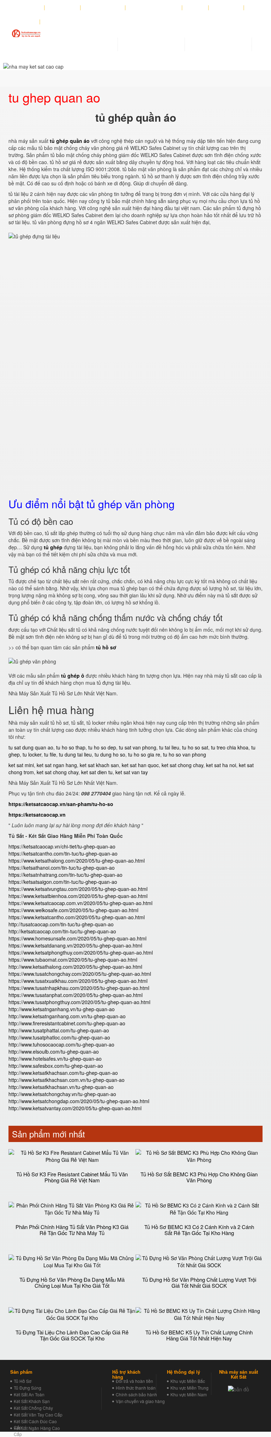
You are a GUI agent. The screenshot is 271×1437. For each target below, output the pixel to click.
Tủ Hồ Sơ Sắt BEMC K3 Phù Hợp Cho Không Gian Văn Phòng (199, 1177)
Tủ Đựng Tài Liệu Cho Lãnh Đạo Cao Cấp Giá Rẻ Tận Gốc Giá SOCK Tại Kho (72, 1335)
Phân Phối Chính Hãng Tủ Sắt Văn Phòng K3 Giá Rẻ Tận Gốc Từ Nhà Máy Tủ (72, 1229)
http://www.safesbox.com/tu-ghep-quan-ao (55, 1065)
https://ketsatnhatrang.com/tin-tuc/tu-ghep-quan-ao (65, 874)
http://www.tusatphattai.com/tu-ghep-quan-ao (58, 1030)
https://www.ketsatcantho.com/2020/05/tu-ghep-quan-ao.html (76, 917)
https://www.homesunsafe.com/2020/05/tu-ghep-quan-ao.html (77, 938)
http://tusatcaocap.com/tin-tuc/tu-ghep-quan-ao (61, 924)
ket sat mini (21, 765)
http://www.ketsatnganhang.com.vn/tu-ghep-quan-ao (67, 1016)
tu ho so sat (195, 747)
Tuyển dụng (226, 7)
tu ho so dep (102, 747)
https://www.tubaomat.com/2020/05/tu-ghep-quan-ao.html (72, 959)
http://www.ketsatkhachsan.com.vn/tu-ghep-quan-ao (66, 1079)
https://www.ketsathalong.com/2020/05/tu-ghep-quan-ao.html (76, 860)
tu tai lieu (169, 747)
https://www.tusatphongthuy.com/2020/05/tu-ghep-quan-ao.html (79, 1002)
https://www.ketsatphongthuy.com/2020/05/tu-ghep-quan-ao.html (80, 952)
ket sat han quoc (140, 765)
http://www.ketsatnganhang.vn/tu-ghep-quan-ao (61, 1009)
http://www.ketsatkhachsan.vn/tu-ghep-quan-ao (61, 1086)
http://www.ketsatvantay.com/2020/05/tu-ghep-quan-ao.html (74, 1108)
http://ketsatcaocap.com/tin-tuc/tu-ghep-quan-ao (62, 931)
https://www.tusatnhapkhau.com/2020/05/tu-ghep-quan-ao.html (78, 987)
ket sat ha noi (221, 765)
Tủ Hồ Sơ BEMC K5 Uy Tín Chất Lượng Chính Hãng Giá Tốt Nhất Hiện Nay (199, 1335)
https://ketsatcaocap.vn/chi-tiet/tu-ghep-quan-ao (61, 846)
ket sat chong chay (182, 765)
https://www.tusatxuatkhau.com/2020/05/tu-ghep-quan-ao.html (77, 980)
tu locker (32, 754)
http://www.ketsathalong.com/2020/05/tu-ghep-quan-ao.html (75, 966)
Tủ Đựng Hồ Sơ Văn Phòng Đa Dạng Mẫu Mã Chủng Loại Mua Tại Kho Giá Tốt (72, 1282)
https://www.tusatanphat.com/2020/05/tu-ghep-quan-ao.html (75, 994)
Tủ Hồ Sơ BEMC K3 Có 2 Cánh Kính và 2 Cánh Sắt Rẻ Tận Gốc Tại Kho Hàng (199, 1229)
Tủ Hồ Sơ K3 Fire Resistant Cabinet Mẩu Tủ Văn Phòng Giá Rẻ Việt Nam (72, 1177)
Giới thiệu (28, 7)
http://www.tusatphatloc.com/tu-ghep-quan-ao (59, 1037)
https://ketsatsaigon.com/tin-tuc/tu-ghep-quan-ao (62, 881)
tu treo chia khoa (229, 747)
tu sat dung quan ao (30, 747)
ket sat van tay (131, 772)
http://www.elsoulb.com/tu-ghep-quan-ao (53, 1051)
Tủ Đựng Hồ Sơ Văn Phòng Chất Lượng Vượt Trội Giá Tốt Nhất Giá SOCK (199, 1282)
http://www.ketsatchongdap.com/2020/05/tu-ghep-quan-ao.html (78, 1101)
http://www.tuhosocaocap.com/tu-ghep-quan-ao (61, 1044)
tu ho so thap (70, 747)
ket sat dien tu (97, 772)
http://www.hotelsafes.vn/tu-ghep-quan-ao (55, 1058)
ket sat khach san (99, 765)
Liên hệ (26, 21)
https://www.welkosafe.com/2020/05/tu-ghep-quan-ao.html (73, 910)
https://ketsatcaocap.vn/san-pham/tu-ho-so (60, 803)
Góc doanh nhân (103, 7)
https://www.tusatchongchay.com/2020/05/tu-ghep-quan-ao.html (79, 973)
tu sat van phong (137, 747)
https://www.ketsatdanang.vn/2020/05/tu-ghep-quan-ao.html (75, 945)
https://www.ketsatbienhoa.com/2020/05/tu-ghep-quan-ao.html (77, 895)
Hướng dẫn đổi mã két (154, 7)
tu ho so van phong (184, 754)
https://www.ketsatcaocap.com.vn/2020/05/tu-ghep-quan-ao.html (80, 902)
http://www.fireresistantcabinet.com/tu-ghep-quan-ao (66, 1023)
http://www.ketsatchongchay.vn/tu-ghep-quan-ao (62, 1093)
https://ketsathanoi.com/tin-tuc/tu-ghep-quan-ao (61, 867)
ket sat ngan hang (57, 765)
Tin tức (195, 7)
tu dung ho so (110, 754)
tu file (50, 754)
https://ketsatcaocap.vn (37, 814)
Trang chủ (64, 7)
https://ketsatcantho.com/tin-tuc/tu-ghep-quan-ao (63, 853)
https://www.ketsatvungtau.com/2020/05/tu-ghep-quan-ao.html (77, 888)
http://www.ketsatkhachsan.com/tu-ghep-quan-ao (63, 1072)
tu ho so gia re (144, 754)
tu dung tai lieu (75, 754)
